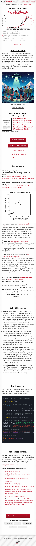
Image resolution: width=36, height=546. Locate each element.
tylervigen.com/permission (10, 465)
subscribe (33, 1)
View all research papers (18, 154)
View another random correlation (18, 516)
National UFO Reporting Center (16, 176)
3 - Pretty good (27, 523)
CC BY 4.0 (18, 543)
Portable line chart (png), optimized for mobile (19, 486)
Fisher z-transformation (15, 279)
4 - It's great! (13, 527)
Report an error (18, 158)
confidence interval (26, 277)
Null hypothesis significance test (15, 255)
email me (28, 1)
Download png (16, 44)
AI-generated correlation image (15, 496)
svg (23, 44)
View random (27, 5)
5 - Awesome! (22, 527)
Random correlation (18, 140)
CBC (8, 184)
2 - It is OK (18, 523)
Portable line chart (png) (12, 484)
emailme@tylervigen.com (20, 538)
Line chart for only (18, 489)
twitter (30, 538)
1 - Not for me (8, 523)
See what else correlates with (18, 178)
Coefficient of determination (20, 241)
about (23, 1)
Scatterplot (8, 481)
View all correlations (18, 150)
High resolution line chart (13, 471)
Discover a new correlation (18, 145)
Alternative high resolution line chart (16, 478)
